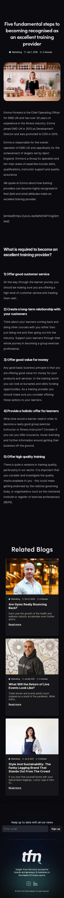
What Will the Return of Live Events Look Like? (29, 686)
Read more (15, 624)
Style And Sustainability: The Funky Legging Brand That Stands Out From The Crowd (30, 767)
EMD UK (13, 117)
